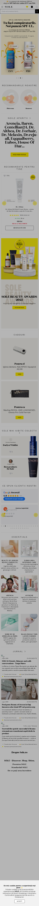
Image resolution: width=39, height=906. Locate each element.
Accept (19, 901)
